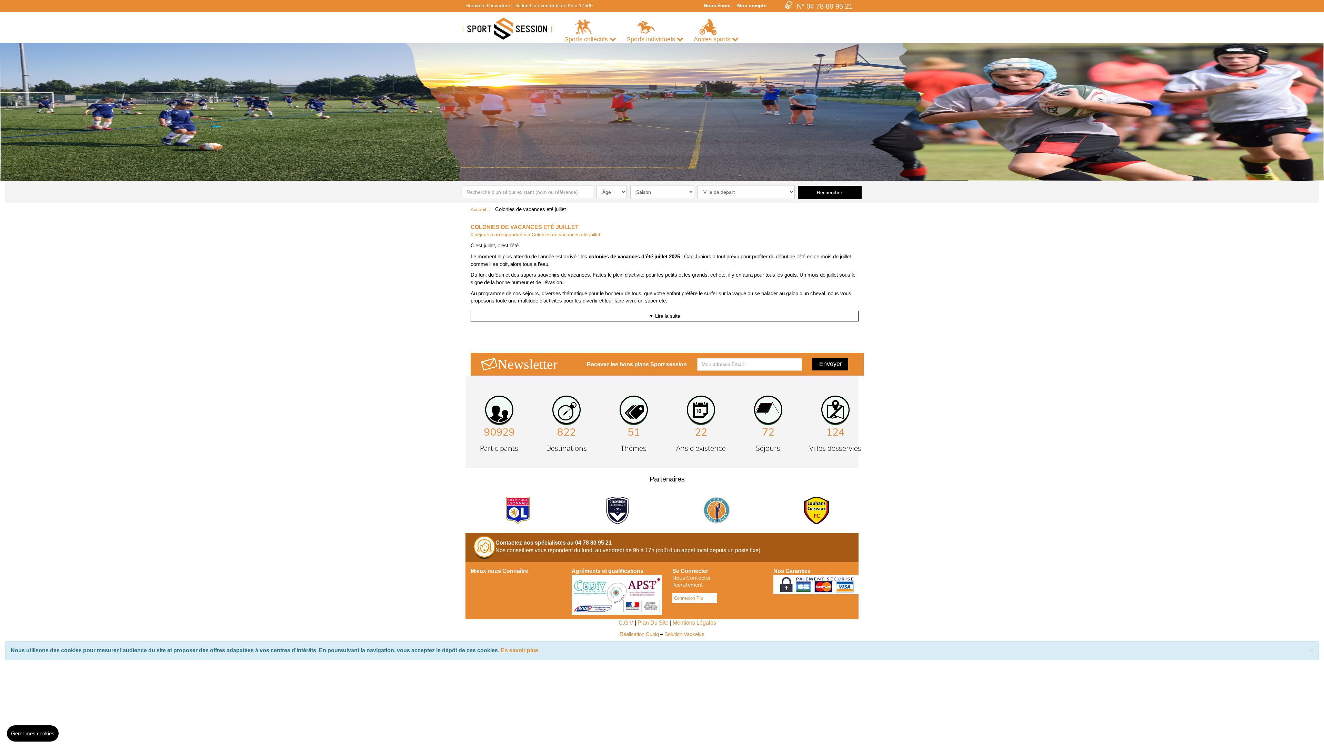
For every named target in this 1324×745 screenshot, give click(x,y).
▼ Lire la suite (664, 316)
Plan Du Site (653, 623)
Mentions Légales (694, 623)
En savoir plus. (520, 650)
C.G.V (626, 623)
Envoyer (830, 363)
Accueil (478, 209)
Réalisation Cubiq (639, 634)
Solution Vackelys (684, 634)
